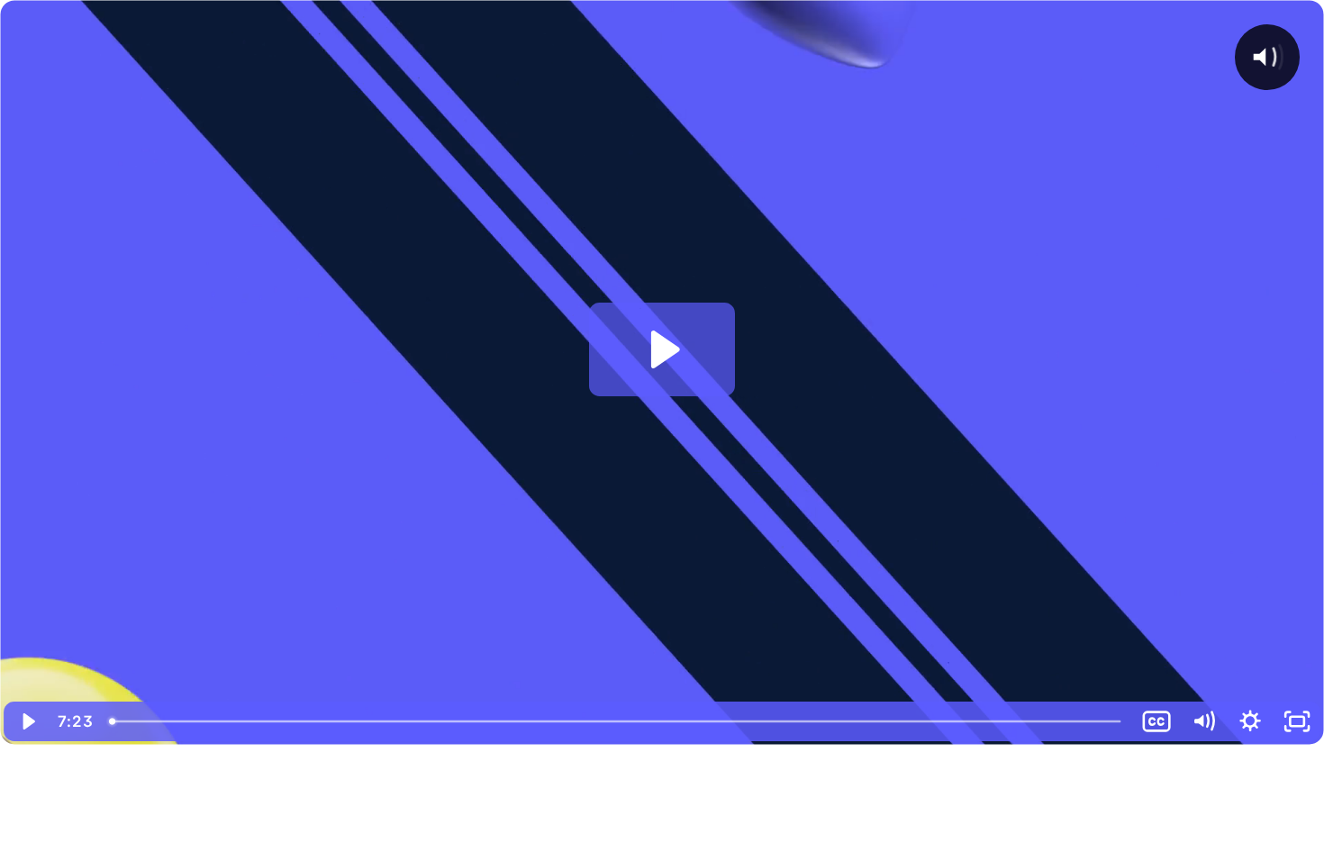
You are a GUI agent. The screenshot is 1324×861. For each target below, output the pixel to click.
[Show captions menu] (1156, 721)
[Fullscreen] (1297, 721)
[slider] (616, 721)
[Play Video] (27, 721)
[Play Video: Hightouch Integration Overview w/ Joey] (662, 349)
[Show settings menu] (1250, 721)
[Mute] (1203, 721)
